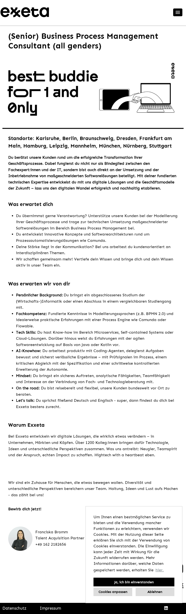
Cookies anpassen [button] (113, 592)
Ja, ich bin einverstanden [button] (134, 582)
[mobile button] (177, 12)
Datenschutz (14, 608)
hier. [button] (159, 570)
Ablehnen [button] (154, 592)
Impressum (50, 608)
